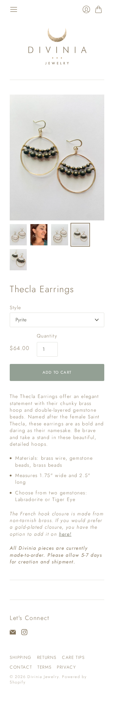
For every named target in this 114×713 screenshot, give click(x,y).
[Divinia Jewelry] (57, 46)
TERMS (44, 667)
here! (65, 534)
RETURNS (47, 657)
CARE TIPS (73, 657)
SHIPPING (21, 657)
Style (15, 307)
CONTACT (21, 667)
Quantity (47, 336)
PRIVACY (66, 667)
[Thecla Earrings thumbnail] (18, 234)
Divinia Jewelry (43, 677)
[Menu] (13, 9)
